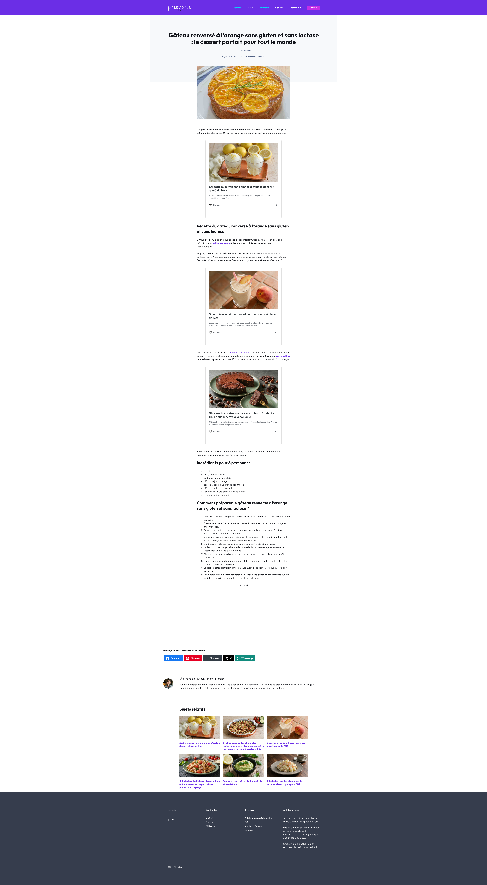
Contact (313, 7)
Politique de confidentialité (258, 818)
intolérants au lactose (239, 352)
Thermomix (295, 7)
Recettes (236, 7)
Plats (250, 7)
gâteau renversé (222, 243)
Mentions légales (253, 826)
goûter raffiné (282, 356)
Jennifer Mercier (243, 51)
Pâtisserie (264, 7)
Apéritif (279, 7)
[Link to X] (168, 820)
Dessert (210, 822)
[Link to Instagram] (173, 820)
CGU (247, 822)
